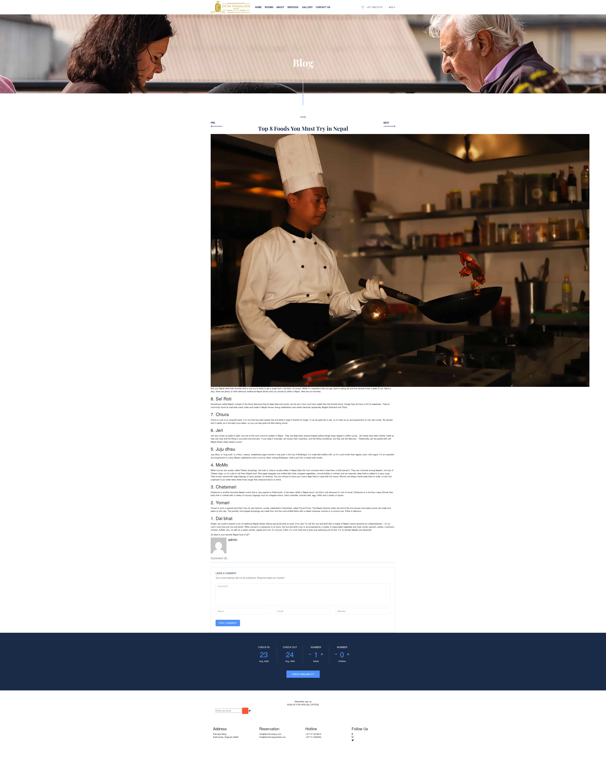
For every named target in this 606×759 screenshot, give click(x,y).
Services (293, 7)
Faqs (377, 757)
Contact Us (323, 7)
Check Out (290, 647)
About (280, 7)
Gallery (307, 7)
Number (316, 647)
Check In (264, 647)
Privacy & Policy (364, 757)
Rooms (269, 7)
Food (303, 117)
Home (258, 7)
